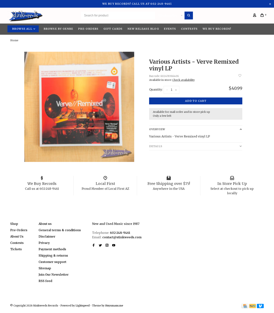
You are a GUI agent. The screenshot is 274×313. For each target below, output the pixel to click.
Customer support (52, 262)
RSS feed (45, 281)
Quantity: (156, 89)
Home (14, 40)
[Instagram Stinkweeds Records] (106, 245)
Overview (157, 129)
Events (170, 28)
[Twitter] (100, 245)
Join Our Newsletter (54, 274)
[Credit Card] (245, 307)
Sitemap (45, 268)
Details (155, 146)
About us (45, 224)
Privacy (44, 243)
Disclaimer (47, 236)
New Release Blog (143, 28)
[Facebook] (93, 245)
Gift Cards (113, 28)
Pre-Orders (88, 28)
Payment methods (52, 249)
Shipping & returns (53, 255)
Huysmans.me (114, 305)
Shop (14, 224)
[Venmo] (260, 307)
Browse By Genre (58, 28)
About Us (16, 236)
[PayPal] (252, 307)
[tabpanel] (79, 107)
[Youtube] (113, 245)
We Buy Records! (217, 28)
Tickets (16, 249)
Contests (189, 28)
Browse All (22, 28)
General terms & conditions (60, 230)
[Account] (255, 15)
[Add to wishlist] (239, 76)
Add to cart (195, 101)
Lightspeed (82, 305)
